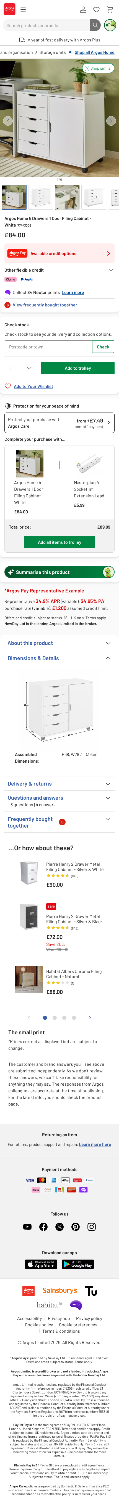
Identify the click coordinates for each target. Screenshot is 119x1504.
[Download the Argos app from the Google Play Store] (78, 1268)
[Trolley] (109, 9)
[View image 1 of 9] (14, 197)
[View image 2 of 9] (41, 197)
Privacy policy (89, 1318)
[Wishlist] (96, 9)
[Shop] (23, 9)
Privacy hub (59, 1318)
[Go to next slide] (111, 121)
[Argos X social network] (59, 1226)
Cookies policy (39, 1324)
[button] (98, 68)
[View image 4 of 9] (94, 197)
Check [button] (103, 346)
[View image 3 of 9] (67, 197)
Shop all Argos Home (95, 52)
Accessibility (29, 1318)
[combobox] (46, 25)
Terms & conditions (61, 1331)
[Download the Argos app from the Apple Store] (41, 1268)
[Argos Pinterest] (75, 1226)
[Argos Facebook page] (43, 1226)
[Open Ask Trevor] (110, 25)
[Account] (83, 9)
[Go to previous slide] (8, 121)
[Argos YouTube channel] (27, 1226)
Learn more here (95, 1144)
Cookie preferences (78, 1324)
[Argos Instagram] (91, 1226)
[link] (59, 303)
